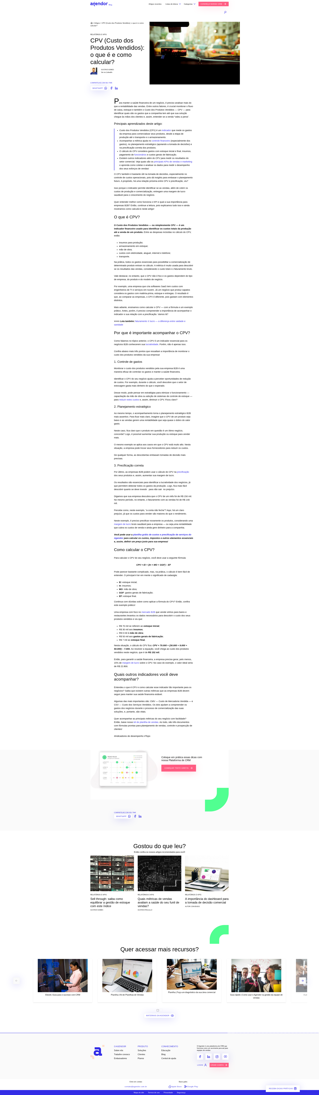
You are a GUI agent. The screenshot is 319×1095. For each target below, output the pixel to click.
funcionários (140, 154)
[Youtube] (225, 1056)
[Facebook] (200, 1056)
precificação (183, 472)
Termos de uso (154, 1093)
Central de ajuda (168, 1058)
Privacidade (168, 1093)
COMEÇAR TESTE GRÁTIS (176, 768)
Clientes (141, 1054)
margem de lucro (122, 524)
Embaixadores (120, 1058)
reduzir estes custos (129, 399)
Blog (163, 1054)
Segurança (181, 1093)
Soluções (142, 1050)
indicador (166, 130)
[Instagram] (217, 1056)
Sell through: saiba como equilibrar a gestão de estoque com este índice (110, 902)
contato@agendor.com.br (136, 1087)
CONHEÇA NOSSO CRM (212, 4)
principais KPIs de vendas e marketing (173, 161)
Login (200, 1065)
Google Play (192, 1087)
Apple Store (176, 1087)
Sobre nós (118, 1050)
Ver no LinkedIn (106, 72)
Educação (165, 1050)
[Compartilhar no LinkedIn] (116, 88)
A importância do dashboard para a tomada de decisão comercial (207, 900)
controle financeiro (161, 141)
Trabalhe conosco (122, 1054)
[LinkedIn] (208, 1056)
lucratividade (152, 344)
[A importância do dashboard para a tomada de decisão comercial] (207, 874)
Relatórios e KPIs (98, 34)
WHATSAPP (97, 88)
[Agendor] (99, 4)
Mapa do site (139, 1093)
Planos (141, 1058)
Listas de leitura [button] (171, 4)
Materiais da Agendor (158, 1016)
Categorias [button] (188, 4)
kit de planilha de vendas (146, 722)
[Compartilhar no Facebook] (111, 88)
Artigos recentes (155, 4)
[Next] (302, 980)
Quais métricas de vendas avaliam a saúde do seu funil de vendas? (158, 902)
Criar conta (217, 1065)
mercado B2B (148, 612)
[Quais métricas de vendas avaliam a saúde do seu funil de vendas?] (159, 874)
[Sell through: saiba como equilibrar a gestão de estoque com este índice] (112, 874)
